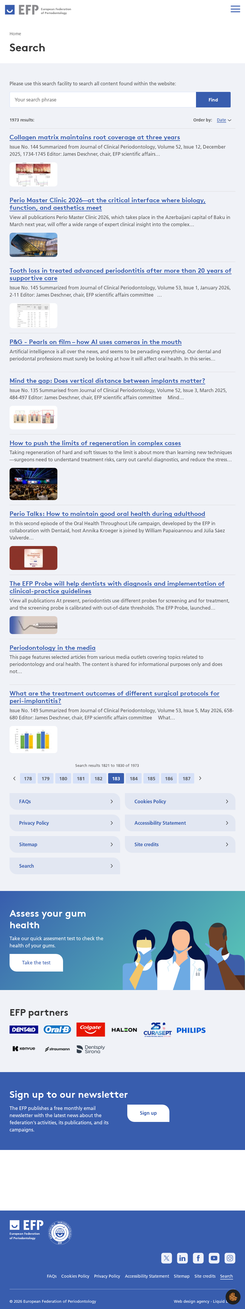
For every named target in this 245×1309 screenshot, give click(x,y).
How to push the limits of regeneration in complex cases (95, 443)
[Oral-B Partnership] (57, 1029)
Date (221, 120)
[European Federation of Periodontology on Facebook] (198, 1258)
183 (116, 778)
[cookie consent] (233, 1297)
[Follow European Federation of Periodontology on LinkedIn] (182, 1258)
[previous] (14, 778)
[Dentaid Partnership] (24, 1030)
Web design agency (192, 1301)
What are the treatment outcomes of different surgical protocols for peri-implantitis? (115, 696)
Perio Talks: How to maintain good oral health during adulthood (107, 513)
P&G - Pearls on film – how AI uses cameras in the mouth (96, 342)
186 (169, 778)
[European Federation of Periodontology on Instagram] (229, 1258)
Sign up (148, 1113)
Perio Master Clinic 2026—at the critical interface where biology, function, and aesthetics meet (108, 203)
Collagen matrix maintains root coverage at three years (95, 137)
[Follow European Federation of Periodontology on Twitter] (166, 1258)
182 (98, 778)
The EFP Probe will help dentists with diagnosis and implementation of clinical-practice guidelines (117, 587)
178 (28, 778)
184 (134, 778)
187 (187, 778)
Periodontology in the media (53, 647)
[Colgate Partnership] (90, 1030)
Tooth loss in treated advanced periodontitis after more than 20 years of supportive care (121, 274)
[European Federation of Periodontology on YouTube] (214, 1258)
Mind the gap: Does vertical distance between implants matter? (107, 380)
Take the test (36, 962)
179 (46, 778)
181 (81, 778)
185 (151, 778)
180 (63, 778)
